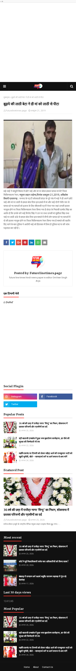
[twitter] (20, 404)
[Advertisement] (38, 42)
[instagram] (20, 397)
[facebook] (55, 397)
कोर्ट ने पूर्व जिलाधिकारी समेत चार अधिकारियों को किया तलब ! (43, 561)
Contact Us (47, 667)
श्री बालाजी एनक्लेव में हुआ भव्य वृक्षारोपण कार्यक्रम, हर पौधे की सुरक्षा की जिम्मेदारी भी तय (44, 440)
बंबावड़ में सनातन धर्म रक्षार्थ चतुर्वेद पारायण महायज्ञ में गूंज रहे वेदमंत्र (42, 578)
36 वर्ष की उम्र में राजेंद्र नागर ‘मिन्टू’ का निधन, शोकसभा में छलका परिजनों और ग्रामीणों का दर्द (43, 425)
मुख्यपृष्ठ (7, 97)
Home (27, 667)
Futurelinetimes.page (16, 110)
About (36, 667)
